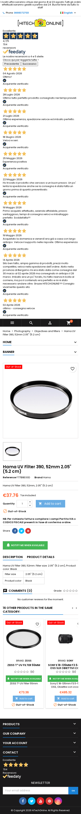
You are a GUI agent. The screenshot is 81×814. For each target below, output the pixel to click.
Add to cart (50, 503)
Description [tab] (13, 557)
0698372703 (21, 12)
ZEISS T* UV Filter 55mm (23, 665)
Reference (9, 477)
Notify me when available (25, 545)
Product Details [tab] (40, 557)
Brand (38, 477)
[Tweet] (21, 531)
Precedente (11, 64)
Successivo (30, 64)
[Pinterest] (28, 531)
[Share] (15, 531)
